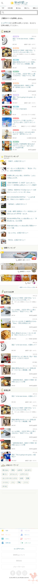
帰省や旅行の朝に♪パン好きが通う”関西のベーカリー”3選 (22, 227)
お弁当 (20, 470)
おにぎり (28, 470)
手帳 (19, 482)
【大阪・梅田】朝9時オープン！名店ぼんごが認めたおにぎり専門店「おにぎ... (21, 212)
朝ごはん (5, 470)
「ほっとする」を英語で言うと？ (17, 233)
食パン (5, 474)
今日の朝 (27, 530)
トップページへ (19, 549)
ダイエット (13, 474)
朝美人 (7, 539)
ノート (26, 482)
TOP (7, 530)
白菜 (21, 478)
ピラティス (24, 474)
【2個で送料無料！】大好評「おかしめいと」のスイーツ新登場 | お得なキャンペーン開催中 (22, 184)
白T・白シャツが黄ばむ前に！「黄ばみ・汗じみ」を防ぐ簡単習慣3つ (21, 169)
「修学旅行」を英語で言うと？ (17, 204)
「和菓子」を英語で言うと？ (16, 161)
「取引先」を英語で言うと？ (16, 240)
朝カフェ (27, 534)
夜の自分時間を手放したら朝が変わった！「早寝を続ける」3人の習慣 (22, 219)
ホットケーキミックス (10, 478)
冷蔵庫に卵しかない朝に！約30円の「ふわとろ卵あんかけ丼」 (21, 177)
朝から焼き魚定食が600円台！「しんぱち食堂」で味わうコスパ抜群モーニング (21, 198)
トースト (5, 482)
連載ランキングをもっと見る (27, 287)
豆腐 (27, 478)
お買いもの (28, 543)
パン (13, 482)
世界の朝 (8, 543)
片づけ (5, 486)
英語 (13, 470)
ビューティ (28, 539)
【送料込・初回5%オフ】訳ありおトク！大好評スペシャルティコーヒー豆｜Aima (21, 191)
